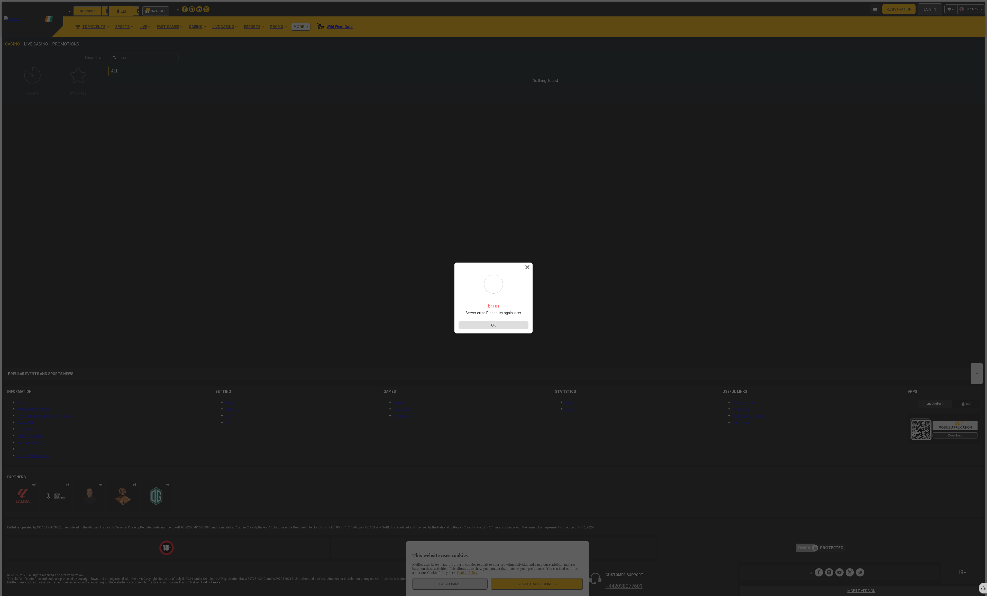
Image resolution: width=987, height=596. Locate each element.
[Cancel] (528, 267)
